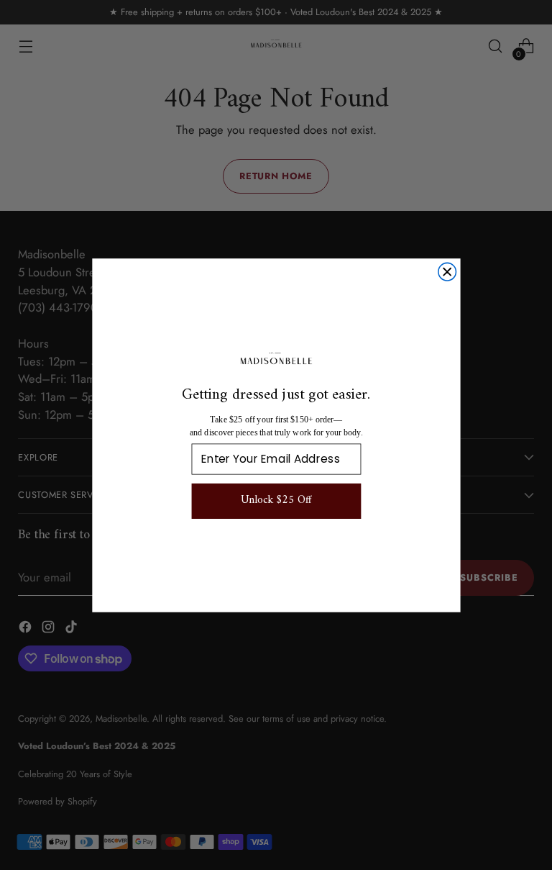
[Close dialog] (447, 272)
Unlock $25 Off (275, 500)
